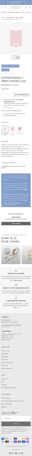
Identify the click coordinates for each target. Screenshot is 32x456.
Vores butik (4, 359)
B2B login (4, 407)
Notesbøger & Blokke (14, 12)
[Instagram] (13, 453)
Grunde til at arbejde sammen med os (12, 401)
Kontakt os (4, 379)
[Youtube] (16, 453)
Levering (3, 384)
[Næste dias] (30, 2)
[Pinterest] (22, 453)
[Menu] (2, 7)
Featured (3, 12)
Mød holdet (4, 353)
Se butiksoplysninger (8, 107)
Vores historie (5, 350)
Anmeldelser (4, 356)
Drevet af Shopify (23, 446)
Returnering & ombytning (8, 387)
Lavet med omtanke (7, 362)
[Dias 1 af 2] (14, 57)
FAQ (2, 382)
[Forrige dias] (2, 2)
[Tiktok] (19, 453)
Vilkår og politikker (16, 449)
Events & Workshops (7, 368)
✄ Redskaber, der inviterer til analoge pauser (13, 167)
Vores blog (4, 365)
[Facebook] (10, 453)
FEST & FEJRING (19, 17)
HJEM (2, 17)
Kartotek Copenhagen (8, 73)
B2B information (5, 398)
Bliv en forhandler (6, 404)
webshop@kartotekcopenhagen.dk (11, 325)
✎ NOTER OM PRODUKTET (8, 162)
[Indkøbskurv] (30, 7)
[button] (5, 85)
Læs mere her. (18, 280)
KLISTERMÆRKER (10, 17)
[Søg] (6, 7)
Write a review (16, 223)
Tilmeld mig (16, 424)
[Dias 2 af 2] (18, 57)
